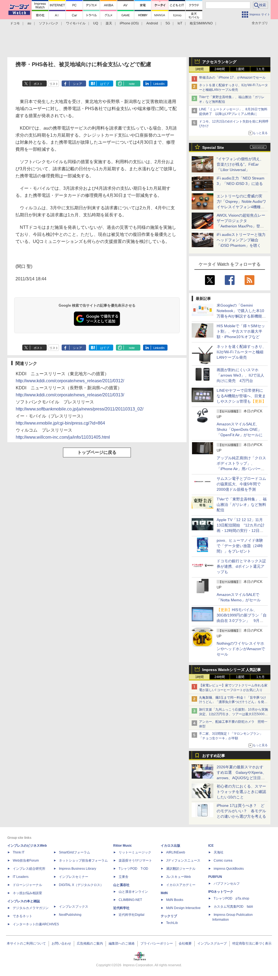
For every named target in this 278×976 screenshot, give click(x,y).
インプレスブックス (73, 906)
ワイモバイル (76, 23)
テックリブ (169, 916)
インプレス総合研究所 (29, 869)
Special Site (213, 147)
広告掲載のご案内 (90, 943)
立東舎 (123, 877)
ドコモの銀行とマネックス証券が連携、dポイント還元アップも (241, 566)
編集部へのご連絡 (122, 943)
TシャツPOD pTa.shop (231, 898)
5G (168, 23)
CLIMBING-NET (130, 900)
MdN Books (174, 900)
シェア (77, 83)
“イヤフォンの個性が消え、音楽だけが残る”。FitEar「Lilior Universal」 (240, 164)
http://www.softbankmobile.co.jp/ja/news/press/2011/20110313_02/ (79, 409)
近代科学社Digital (131, 915)
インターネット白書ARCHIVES (36, 924)
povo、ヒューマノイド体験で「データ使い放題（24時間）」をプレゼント (240, 545)
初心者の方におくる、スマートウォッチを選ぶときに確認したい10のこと (241, 791)
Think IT (18, 852)
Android (152, 23)
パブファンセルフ (227, 883)
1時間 (199, 69)
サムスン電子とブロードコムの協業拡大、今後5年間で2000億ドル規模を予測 (241, 484)
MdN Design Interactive (183, 908)
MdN (164, 893)
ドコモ (15, 23)
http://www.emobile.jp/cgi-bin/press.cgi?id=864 (60, 423)
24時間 (219, 69)
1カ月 (260, 69)
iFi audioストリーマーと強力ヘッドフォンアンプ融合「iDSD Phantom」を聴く (241, 240)
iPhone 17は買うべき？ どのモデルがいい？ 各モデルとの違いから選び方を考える (241, 810)
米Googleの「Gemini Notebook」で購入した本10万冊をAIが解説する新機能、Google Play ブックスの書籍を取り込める (241, 316)
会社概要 (185, 943)
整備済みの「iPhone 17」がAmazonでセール (232, 77)
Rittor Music (122, 845)
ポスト (38, 83)
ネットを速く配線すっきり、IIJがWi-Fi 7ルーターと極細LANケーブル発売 (241, 351)
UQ (95, 23)
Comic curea (223, 860)
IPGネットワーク (220, 892)
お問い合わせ (61, 943)
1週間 (240, 69)
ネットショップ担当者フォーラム (83, 860)
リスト (53, 83)
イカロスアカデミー (180, 885)
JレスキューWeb (178, 877)
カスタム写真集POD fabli (233, 906)
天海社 (218, 852)
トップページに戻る (96, 452)
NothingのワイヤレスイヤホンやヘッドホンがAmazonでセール (241, 648)
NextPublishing (70, 915)
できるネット (22, 916)
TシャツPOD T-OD (133, 869)
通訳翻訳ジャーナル (180, 869)
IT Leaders (21, 877)
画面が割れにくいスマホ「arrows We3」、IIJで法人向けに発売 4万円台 (240, 375)
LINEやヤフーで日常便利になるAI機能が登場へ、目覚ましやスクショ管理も (241, 395)
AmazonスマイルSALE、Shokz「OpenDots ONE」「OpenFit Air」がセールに (240, 429)
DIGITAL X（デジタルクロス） (81, 885)
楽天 (109, 23)
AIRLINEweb (175, 852)
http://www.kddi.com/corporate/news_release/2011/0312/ (70, 380)
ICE (211, 845)
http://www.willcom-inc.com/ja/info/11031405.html (63, 437)
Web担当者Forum (26, 860)
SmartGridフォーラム (74, 852)
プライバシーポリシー (156, 943)
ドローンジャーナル (27, 885)
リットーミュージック (135, 852)
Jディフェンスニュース (183, 860)
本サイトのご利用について (26, 943)
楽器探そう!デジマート (135, 860)
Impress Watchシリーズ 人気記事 (231, 669)
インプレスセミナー (73, 877)
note (132, 83)
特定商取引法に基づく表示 (251, 943)
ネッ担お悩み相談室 (27, 893)
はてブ (104, 83)
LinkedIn (159, 83)
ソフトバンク (48, 23)
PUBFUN (215, 877)
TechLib (172, 923)
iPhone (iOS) (129, 23)
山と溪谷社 (121, 885)
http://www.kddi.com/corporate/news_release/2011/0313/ (70, 395)
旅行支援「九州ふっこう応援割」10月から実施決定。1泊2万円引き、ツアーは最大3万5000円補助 (233, 714)
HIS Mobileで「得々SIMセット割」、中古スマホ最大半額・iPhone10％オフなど (241, 331)
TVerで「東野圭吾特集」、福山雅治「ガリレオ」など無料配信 (242, 504)
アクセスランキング (219, 62)
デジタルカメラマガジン (31, 908)
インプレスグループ (212, 943)
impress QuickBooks (229, 869)
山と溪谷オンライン (133, 892)
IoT (180, 23)
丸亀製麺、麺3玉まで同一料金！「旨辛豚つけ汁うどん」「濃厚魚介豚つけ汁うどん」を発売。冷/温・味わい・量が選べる (232, 702)
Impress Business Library (77, 869)
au (29, 23)
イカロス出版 (170, 845)
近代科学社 (121, 908)
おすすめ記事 (213, 755)
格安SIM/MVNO (201, 23)
